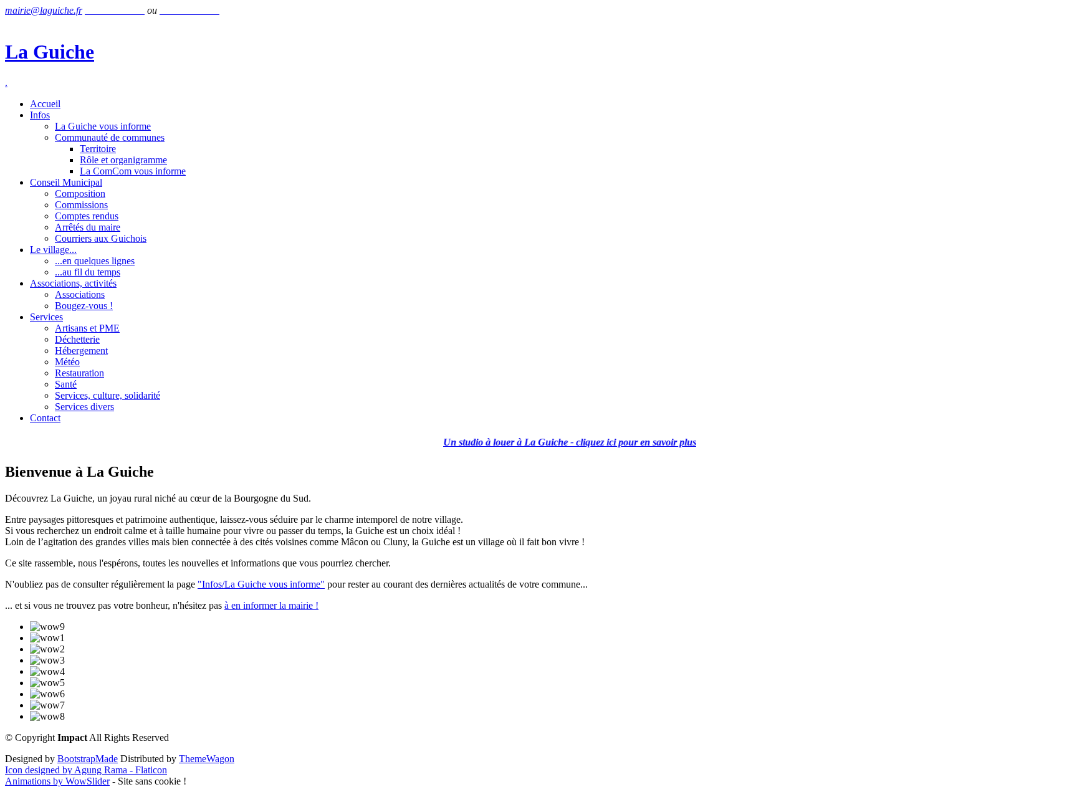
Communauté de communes (110, 137)
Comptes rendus (86, 216)
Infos (40, 115)
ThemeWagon (206, 758)
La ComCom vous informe (133, 171)
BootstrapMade (87, 758)
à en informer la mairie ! (271, 605)
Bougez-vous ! (84, 305)
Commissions (81, 204)
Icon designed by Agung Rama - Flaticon (86, 770)
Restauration (79, 373)
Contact (45, 418)
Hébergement (81, 350)
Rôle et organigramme (123, 160)
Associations (80, 294)
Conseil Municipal (66, 182)
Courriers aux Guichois (100, 238)
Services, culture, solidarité (107, 395)
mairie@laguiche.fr (43, 10)
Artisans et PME (87, 328)
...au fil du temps (87, 272)
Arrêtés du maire (87, 227)
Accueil (45, 103)
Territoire (98, 148)
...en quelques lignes (95, 260)
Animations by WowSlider (57, 781)
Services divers (84, 406)
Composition (80, 193)
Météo (67, 361)
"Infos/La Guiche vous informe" (261, 584)
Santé (66, 384)
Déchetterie (77, 339)
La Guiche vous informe (103, 126)
